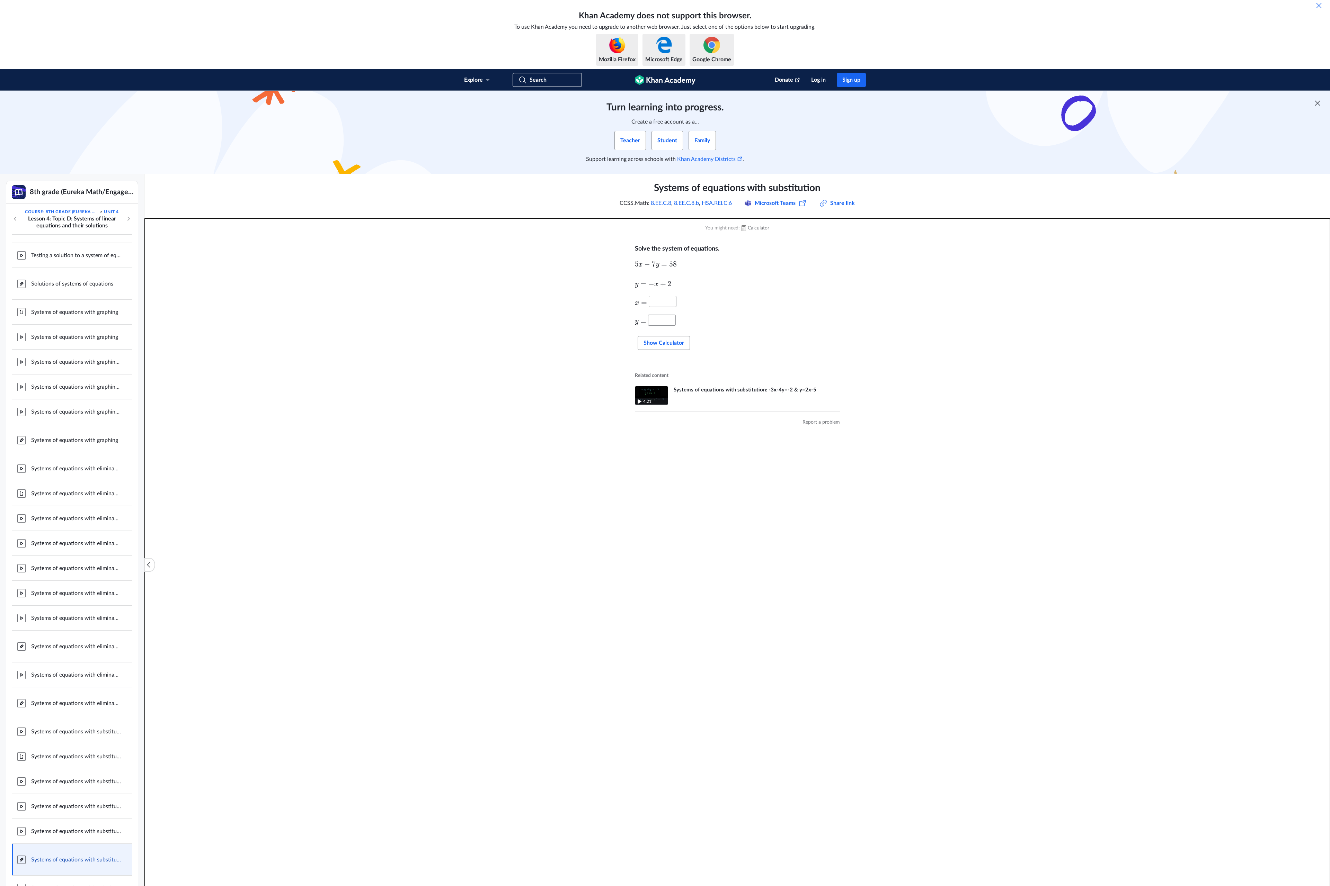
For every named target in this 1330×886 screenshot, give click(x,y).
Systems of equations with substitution (76, 756)
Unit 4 (111, 212)
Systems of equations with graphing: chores (76, 412)
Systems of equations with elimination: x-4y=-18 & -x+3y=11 (76, 618)
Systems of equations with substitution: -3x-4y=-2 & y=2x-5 (76, 806)
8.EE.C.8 (661, 203)
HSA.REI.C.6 (717, 203)
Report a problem (821, 422)
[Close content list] (149, 565)
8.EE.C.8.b (686, 203)
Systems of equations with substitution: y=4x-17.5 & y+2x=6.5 (76, 781)
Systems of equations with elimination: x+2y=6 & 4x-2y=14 (76, 518)
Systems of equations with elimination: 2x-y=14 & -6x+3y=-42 (76, 568)
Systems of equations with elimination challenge (76, 703)
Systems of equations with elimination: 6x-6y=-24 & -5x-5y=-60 (76, 675)
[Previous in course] (15, 219)
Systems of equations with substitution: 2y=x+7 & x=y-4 (76, 731)
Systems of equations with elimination (76, 493)
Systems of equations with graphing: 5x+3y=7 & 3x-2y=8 (76, 362)
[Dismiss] (1318, 5)
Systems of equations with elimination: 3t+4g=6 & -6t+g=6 (76, 468)
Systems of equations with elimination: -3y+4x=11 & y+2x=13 (76, 543)
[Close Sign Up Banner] (1317, 103)
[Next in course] (128, 219)
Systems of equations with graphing (74, 312)
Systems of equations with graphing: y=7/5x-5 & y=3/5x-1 (76, 387)
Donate (784, 80)
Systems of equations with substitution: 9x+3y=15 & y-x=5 (76, 831)
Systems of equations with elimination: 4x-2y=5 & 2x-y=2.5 (76, 593)
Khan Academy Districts (706, 159)
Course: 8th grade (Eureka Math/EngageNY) (62, 212)
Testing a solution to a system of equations (76, 255)
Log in (818, 80)
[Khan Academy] (665, 80)
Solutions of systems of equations (72, 284)
